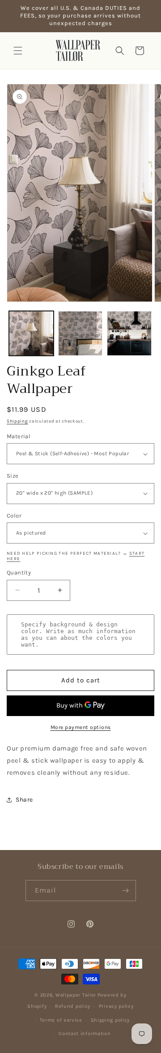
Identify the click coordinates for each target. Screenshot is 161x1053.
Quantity (19, 572)
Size (13, 475)
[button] (18, 50)
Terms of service (61, 1020)
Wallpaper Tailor (75, 995)
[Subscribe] (126, 890)
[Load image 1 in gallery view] (31, 333)
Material (18, 436)
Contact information (84, 1033)
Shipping (17, 421)
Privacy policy (116, 1006)
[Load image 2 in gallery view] (80, 333)
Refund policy (72, 1006)
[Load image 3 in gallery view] (129, 333)
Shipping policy (110, 1020)
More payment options (81, 727)
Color (14, 515)
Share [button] (24, 799)
